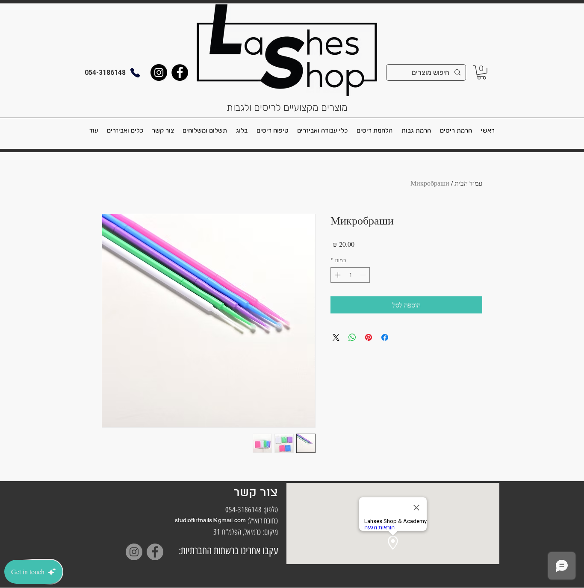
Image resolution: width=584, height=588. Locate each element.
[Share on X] (336, 337)
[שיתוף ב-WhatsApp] (352, 337)
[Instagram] (158, 72)
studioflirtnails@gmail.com (210, 520)
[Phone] (135, 72)
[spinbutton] (350, 275)
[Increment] (337, 275)
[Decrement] (364, 275)
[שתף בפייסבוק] (385, 337)
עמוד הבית (468, 182)
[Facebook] (179, 72)
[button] (481, 72)
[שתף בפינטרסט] (368, 337)
